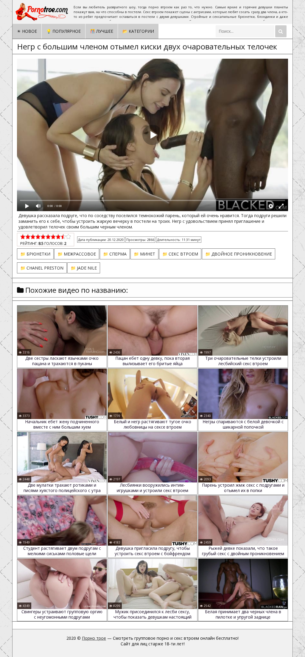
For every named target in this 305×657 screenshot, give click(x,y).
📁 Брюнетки (35, 254)
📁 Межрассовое (76, 254)
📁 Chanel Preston (41, 268)
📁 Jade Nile (84, 268)
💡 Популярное (63, 31)
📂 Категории (138, 31)
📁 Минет (144, 254)
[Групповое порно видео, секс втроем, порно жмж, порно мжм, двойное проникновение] (42, 12)
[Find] (281, 31)
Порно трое (94, 638)
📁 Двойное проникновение (238, 254)
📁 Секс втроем (180, 254)
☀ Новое (27, 31)
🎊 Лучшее (101, 31)
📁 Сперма (115, 254)
